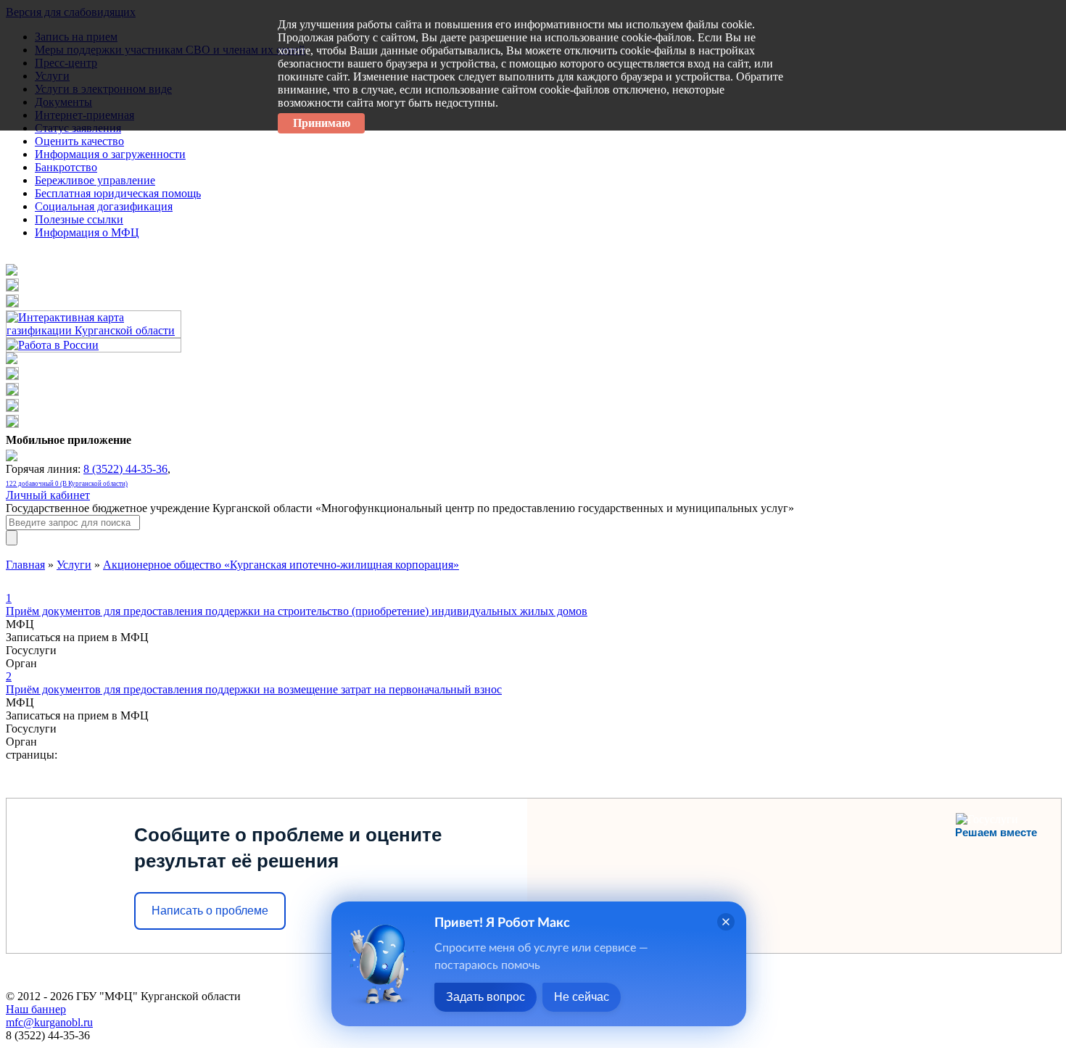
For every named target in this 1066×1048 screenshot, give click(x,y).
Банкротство (66, 167)
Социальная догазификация (104, 206)
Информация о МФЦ (87, 232)
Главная (25, 564)
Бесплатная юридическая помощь (118, 193)
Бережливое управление (95, 180)
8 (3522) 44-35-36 (125, 469)
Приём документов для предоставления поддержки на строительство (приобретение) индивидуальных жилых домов (296, 604)
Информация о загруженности (110, 154)
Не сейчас (581, 997)
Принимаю (321, 123)
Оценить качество (79, 141)
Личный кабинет (48, 495)
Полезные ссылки (79, 219)
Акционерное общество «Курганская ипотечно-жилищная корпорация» (281, 564)
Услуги (74, 564)
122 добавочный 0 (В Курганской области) (67, 483)
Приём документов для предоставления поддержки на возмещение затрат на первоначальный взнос (254, 683)
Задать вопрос (485, 997)
